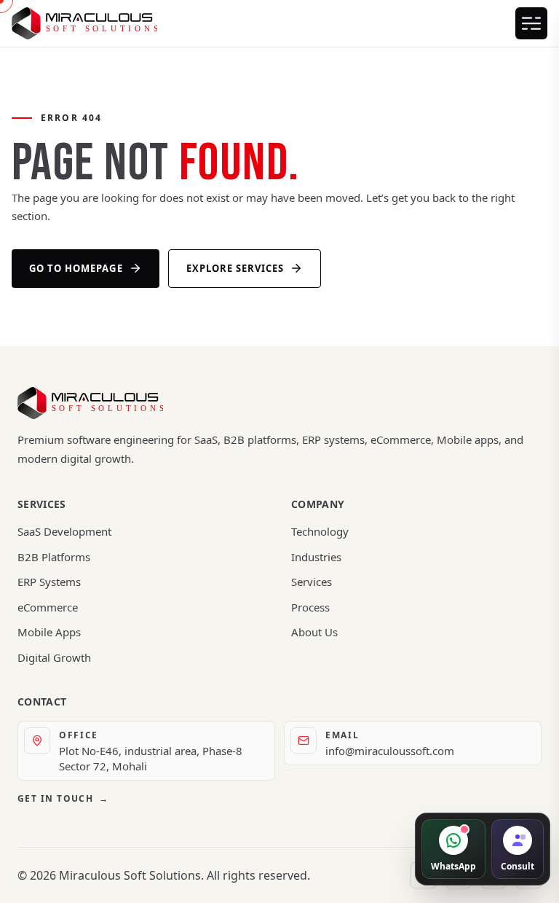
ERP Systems (49, 581)
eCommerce (47, 607)
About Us (314, 632)
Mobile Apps (49, 632)
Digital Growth (54, 657)
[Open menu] (531, 23)
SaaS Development (64, 531)
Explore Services (235, 268)
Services (311, 581)
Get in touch (63, 798)
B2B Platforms (53, 557)
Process (310, 607)
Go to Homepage (76, 268)
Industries (316, 557)
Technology (320, 531)
